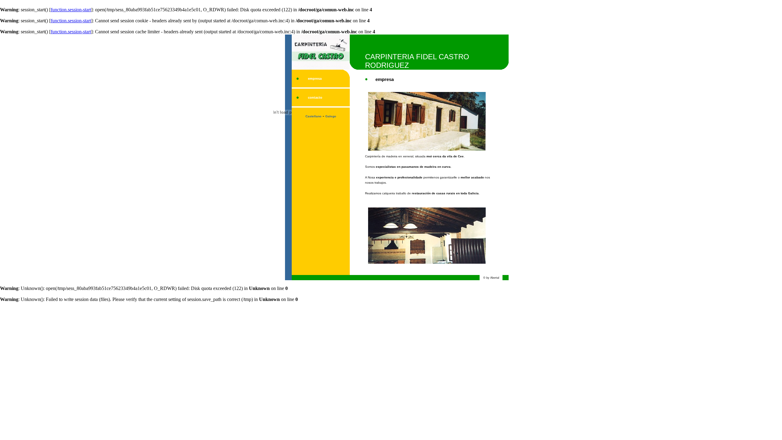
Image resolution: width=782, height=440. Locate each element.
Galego (330, 116)
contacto (315, 97)
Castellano (313, 116)
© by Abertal (491, 277)
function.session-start (71, 9)
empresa (315, 78)
